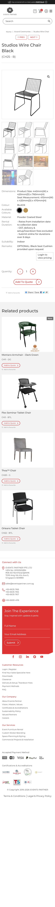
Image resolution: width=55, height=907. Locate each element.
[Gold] (25, 210)
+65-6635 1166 (12, 589)
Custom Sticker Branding (13, 733)
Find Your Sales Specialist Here (16, 673)
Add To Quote (24, 281)
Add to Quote (10, 365)
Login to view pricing (45, 256)
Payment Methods (10, 686)
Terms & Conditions (14, 796)
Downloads (7, 676)
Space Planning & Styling (13, 736)
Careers (5, 718)
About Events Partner (12, 701)
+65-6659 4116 (12, 600)
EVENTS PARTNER (39, 789)
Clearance (6, 679)
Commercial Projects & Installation (18, 740)
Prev (22, 37)
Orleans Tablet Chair (13, 528)
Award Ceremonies (22, 32)
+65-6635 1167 (12, 594)
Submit (11, 642)
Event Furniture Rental (12, 729)
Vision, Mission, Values (12, 704)
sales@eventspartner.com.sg (20, 583)
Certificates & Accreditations (15, 708)
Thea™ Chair (9, 470)
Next (33, 37)
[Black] (19, 210)
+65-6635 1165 (12, 592)
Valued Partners (9, 715)
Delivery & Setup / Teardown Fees (17, 683)
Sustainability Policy (11, 711)
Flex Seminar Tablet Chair (16, 412)
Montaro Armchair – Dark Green (20, 355)
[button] (48, 76)
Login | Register (9, 669)
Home (8, 32)
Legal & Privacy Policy (39, 796)
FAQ (4, 690)
